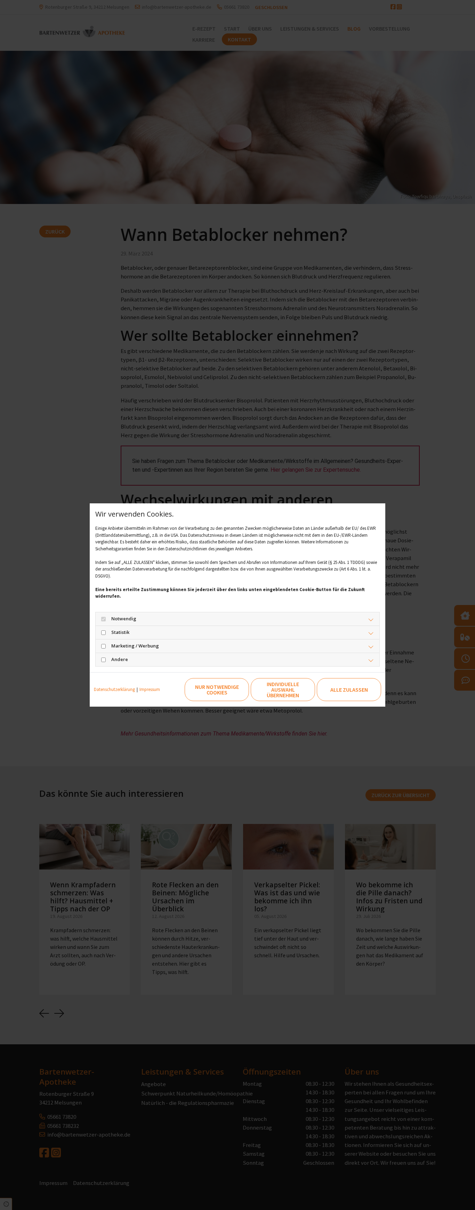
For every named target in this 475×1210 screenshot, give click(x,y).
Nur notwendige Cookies (217, 689)
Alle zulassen (349, 689)
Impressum (149, 689)
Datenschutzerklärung (114, 689)
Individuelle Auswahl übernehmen (283, 690)
